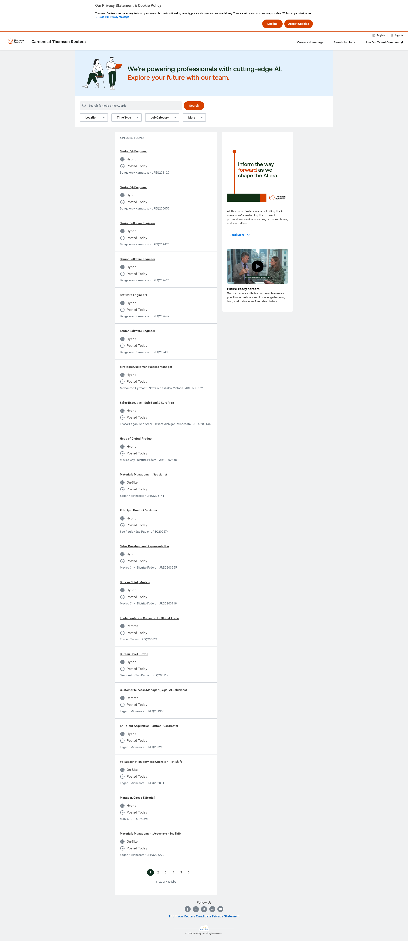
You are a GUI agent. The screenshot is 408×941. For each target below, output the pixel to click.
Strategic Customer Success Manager (146, 366)
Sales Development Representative (144, 546)
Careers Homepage (310, 42)
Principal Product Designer (138, 510)
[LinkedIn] (196, 909)
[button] (257, 266)
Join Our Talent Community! (384, 42)
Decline (272, 23)
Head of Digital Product (136, 438)
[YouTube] (220, 909)
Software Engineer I (133, 295)
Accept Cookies (298, 23)
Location (91, 117)
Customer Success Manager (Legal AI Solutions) (153, 690)
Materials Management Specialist (143, 474)
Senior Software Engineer (137, 223)
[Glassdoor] (212, 909)
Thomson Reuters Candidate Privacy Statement (204, 916)
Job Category (160, 117)
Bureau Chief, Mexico (135, 582)
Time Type (124, 117)
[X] (204, 909)
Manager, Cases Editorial (137, 797)
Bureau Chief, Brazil (134, 654)
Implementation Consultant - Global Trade (149, 618)
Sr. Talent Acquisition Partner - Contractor (149, 725)
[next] (188, 872)
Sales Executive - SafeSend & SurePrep (147, 402)
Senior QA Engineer (133, 151)
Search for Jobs (344, 42)
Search (194, 105)
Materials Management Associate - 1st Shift (150, 833)
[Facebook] (188, 909)
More (191, 117)
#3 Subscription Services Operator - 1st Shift (151, 761)
